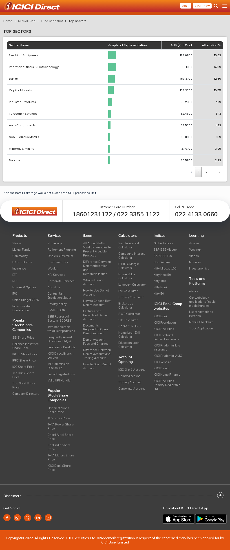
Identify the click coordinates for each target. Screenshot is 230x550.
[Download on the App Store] (178, 519)
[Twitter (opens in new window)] (27, 517)
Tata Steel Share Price (23, 385)
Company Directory (25, 393)
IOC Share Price (23, 366)
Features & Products (61, 347)
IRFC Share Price (24, 360)
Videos (194, 256)
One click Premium (60, 256)
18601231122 (92, 214)
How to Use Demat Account (96, 292)
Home (7, 21)
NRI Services (56, 274)
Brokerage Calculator (125, 305)
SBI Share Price (23, 337)
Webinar (195, 249)
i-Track (193, 291)
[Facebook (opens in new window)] (7, 517)
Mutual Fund (26, 21)
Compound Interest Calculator (131, 255)
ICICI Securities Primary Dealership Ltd (167, 385)
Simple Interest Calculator (128, 245)
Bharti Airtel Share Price (60, 436)
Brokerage (55, 243)
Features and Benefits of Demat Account (95, 315)
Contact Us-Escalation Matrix (59, 295)
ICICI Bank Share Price (59, 467)
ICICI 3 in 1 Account (131, 369)
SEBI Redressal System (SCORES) (60, 318)
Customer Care (58, 262)
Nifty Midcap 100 (165, 268)
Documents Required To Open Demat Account (95, 329)
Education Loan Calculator (128, 344)
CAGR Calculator (130, 326)
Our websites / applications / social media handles (202, 301)
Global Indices (163, 243)
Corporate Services (61, 281)
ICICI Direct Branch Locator (60, 355)
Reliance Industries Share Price (25, 346)
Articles (194, 243)
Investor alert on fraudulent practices (61, 329)
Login (185, 5)
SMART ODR (56, 310)
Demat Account (129, 376)
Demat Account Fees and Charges (95, 341)
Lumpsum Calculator (132, 284)
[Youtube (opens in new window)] (48, 517)
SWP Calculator (129, 314)
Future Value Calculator (126, 276)
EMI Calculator (128, 291)
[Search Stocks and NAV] (215, 5)
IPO (14, 293)
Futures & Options (24, 287)
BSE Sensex (162, 262)
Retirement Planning (62, 249)
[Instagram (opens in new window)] (17, 517)
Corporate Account (131, 388)
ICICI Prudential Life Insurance (167, 347)
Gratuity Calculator (131, 297)
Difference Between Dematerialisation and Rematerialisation (97, 268)
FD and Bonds (22, 262)
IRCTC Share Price (25, 354)
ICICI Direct (161, 368)
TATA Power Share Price (61, 426)
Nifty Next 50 (162, 274)
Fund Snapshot (52, 21)
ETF (14, 274)
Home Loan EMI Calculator (129, 334)
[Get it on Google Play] (211, 519)
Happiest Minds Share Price (58, 410)
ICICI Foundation (165, 322)
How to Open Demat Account (97, 366)
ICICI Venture (162, 362)
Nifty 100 (160, 281)
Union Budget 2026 (25, 300)
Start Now (202, 5)
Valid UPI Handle (59, 380)
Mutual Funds (21, 249)
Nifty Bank (161, 287)
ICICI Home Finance (167, 374)
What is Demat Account (93, 282)
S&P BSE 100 (163, 256)
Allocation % (211, 45)
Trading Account (129, 382)
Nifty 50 (159, 293)
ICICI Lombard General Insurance (166, 337)
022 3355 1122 (138, 214)
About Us (54, 287)
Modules (195, 262)
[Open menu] (224, 6)
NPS (15, 281)
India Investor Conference (21, 308)
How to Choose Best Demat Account (97, 303)
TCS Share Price (59, 418)
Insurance (19, 268)
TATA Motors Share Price (61, 457)
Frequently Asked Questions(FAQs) (60, 339)
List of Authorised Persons (201, 314)
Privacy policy (57, 304)
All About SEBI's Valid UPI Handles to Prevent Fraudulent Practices (97, 249)
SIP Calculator (128, 320)
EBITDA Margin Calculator (128, 266)
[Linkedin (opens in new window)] (38, 517)
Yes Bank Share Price (23, 375)
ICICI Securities (164, 329)
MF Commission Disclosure (58, 366)
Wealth (53, 268)
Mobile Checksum (201, 322)
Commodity (20, 256)
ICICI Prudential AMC (168, 355)
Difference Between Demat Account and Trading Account (97, 354)
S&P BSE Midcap (165, 249)
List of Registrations (61, 374)
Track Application (201, 328)
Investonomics (199, 268)
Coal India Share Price (59, 447)
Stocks (17, 243)
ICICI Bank (161, 316)
